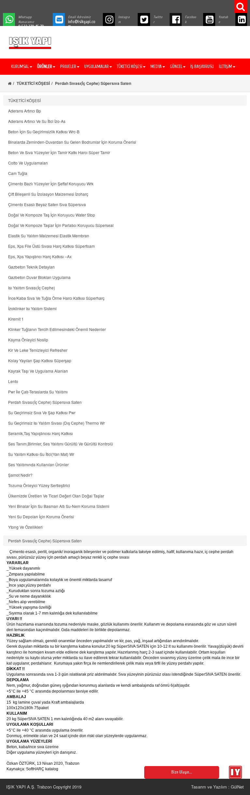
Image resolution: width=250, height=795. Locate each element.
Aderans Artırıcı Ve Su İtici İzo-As (36, 121)
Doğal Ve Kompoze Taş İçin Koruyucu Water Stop (51, 215)
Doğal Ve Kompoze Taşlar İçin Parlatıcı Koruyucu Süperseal (61, 225)
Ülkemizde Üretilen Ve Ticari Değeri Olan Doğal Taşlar (56, 495)
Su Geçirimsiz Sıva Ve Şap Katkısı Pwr (42, 412)
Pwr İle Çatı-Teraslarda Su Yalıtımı (38, 391)
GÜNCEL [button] (176, 66)
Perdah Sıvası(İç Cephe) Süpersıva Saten (45, 402)
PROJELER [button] (68, 66)
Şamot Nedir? (20, 475)
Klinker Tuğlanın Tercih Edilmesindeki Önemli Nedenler (57, 329)
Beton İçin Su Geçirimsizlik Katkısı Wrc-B (43, 131)
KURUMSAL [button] (20, 66)
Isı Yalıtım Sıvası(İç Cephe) (31, 287)
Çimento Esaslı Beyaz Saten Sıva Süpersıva (47, 204)
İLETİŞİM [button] (225, 66)
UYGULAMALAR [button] (96, 66)
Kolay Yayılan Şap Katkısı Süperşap (39, 360)
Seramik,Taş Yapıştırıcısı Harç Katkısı (40, 433)
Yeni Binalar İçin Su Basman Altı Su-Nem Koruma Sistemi (58, 506)
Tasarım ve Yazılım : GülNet (217, 787)
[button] (45, 67)
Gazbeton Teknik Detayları (31, 267)
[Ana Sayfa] (9, 83)
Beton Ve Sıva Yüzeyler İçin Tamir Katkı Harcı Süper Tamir (59, 152)
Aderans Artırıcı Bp (24, 110)
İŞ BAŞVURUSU (202, 66)
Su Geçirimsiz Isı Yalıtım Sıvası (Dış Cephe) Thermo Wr (56, 423)
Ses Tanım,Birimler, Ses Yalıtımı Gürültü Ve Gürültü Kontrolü (60, 443)
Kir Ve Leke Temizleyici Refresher (37, 350)
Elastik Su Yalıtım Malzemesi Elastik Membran (48, 235)
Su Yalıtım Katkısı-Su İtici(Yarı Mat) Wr (41, 454)
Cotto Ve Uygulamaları (28, 163)
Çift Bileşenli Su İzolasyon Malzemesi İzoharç (48, 194)
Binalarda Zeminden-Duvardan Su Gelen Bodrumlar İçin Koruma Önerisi (72, 142)
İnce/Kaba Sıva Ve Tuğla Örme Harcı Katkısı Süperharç (56, 298)
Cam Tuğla (17, 173)
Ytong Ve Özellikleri (25, 527)
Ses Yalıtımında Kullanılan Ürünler (38, 464)
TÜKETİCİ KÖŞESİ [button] (129, 66)
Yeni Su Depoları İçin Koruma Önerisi (41, 516)
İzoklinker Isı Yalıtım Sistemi (32, 308)
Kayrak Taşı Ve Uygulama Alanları (38, 371)
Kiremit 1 (16, 319)
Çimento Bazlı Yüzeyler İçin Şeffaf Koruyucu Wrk (50, 183)
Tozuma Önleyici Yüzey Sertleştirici (39, 485)
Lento (13, 381)
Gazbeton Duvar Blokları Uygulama (39, 277)
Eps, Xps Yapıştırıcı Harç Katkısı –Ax (40, 256)
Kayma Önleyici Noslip (28, 339)
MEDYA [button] (156, 66)
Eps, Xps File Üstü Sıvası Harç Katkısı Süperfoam (51, 246)
